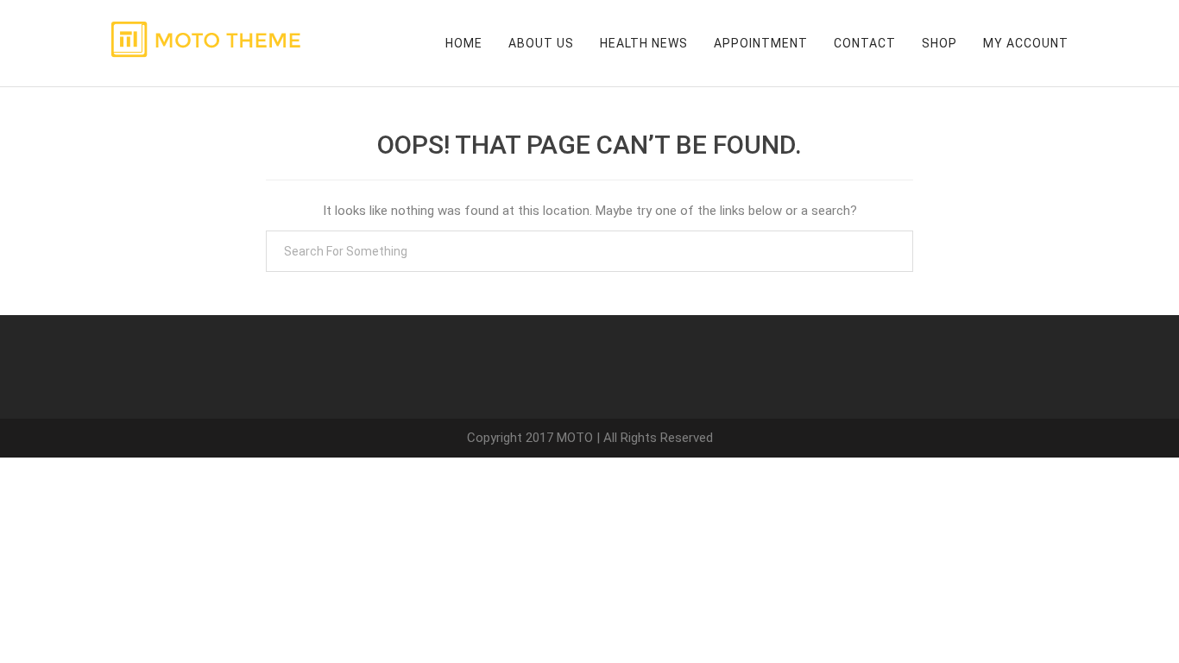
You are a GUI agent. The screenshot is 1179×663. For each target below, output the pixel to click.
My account (1026, 43)
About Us (541, 43)
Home (463, 43)
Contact (865, 43)
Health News (644, 43)
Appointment (761, 43)
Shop (939, 43)
